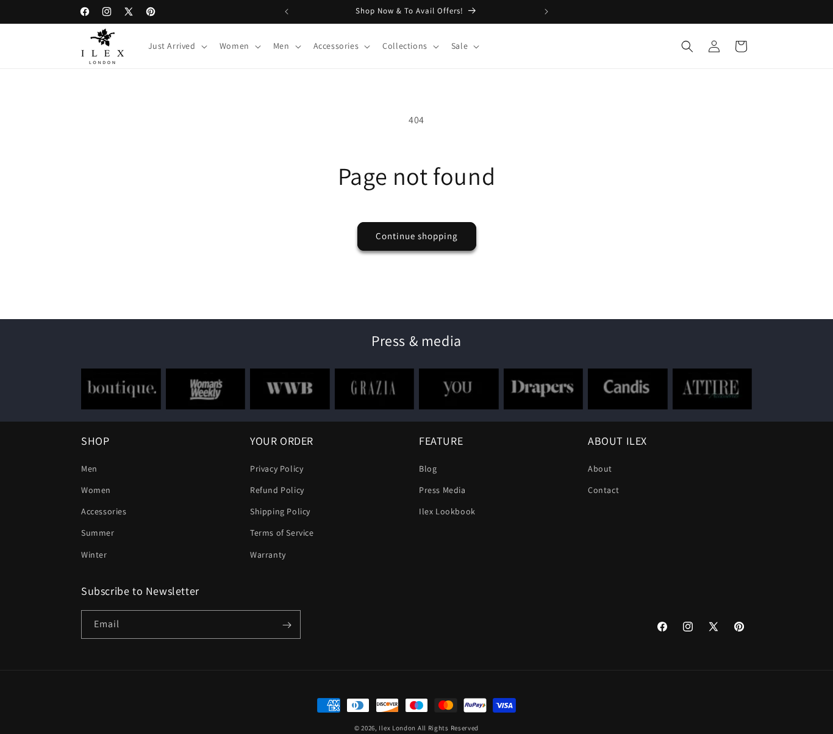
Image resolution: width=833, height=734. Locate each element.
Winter (94, 554)
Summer (98, 533)
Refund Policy (277, 489)
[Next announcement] (546, 11)
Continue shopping (417, 236)
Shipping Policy (280, 511)
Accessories (104, 511)
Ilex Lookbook (447, 511)
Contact (603, 489)
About (600, 468)
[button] (176, 46)
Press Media (442, 489)
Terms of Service (282, 533)
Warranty (268, 554)
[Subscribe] (286, 625)
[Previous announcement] (286, 11)
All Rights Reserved (448, 728)
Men (89, 468)
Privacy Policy (276, 468)
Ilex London (397, 728)
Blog (428, 468)
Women (96, 489)
